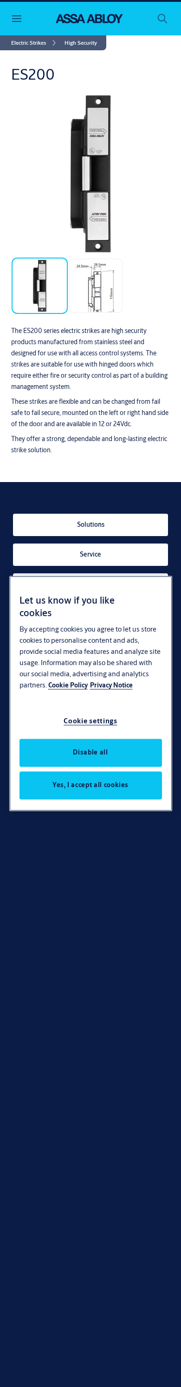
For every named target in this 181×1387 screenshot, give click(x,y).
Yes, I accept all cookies (90, 785)
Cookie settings (90, 721)
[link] (35, 43)
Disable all (90, 752)
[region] (90, 693)
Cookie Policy (68, 685)
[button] (81, 43)
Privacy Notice (111, 685)
